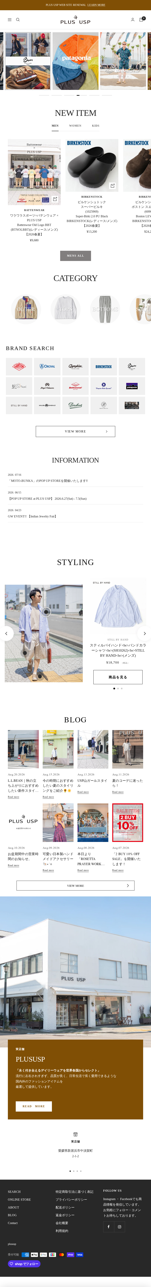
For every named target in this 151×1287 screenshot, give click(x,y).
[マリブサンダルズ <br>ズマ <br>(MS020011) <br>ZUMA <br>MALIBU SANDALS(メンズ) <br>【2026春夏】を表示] (121, 688)
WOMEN (75, 125)
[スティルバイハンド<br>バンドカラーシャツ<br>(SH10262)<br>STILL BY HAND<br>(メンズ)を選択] (46, 612)
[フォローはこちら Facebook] (108, 1226)
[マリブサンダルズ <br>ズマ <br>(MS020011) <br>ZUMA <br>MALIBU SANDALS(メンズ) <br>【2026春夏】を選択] (39, 676)
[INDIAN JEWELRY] (132, 405)
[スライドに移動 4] (80, 1171)
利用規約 (62, 1231)
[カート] (141, 19)
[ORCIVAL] (47, 367)
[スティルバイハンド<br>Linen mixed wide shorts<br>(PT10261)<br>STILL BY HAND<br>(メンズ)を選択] (24, 652)
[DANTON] (19, 367)
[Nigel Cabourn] (47, 386)
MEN (55, 125)
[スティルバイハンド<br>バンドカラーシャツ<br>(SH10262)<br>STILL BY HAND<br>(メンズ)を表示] (114, 688)
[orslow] (19, 386)
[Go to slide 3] (69, 95)
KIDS (95, 125)
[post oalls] (103, 386)
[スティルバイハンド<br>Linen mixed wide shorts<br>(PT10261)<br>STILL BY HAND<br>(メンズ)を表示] (118, 688)
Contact (12, 1223)
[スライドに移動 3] (77, 1171)
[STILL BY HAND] (19, 405)
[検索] (18, 19)
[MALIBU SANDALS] (47, 405)
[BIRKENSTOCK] (103, 367)
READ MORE (34, 1106)
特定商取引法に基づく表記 (74, 1191)
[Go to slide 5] (94, 95)
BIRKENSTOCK (91, 196)
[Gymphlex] (75, 367)
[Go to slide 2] (57, 95)
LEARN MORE (96, 5)
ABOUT (13, 1207)
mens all (75, 255)
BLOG (12, 1215)
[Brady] (132, 367)
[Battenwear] (75, 386)
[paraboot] (75, 405)
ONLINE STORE (19, 1199)
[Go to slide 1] (44, 95)
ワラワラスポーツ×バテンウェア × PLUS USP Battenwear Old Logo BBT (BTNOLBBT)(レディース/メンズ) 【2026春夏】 (34, 225)
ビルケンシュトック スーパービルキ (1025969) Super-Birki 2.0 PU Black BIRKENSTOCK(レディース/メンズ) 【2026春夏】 (92, 213)
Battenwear (34, 210)
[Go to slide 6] (107, 95)
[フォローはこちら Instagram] (119, 1226)
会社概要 (62, 1223)
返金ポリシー (65, 1215)
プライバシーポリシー (71, 1199)
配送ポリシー (65, 1207)
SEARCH (14, 1191)
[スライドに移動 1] (70, 1171)
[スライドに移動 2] (73, 1171)
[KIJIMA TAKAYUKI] (103, 405)
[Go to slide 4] (82, 95)
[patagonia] (132, 386)
